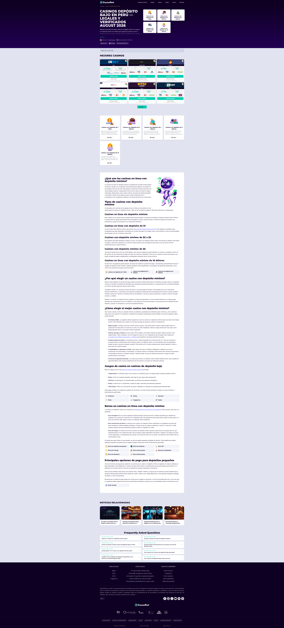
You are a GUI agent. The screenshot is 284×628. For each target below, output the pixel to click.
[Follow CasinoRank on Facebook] (164, 598)
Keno (113, 573)
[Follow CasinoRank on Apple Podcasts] (182, 598)
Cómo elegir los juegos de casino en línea (140, 573)
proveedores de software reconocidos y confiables (122, 337)
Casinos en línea (142, 2)
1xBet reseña (113, 78)
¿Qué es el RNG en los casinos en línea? (140, 578)
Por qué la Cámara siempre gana (140, 570)
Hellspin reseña (170, 78)
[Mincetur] (118, 612)
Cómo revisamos (168, 576)
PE (101, 598)
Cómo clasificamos (168, 578)
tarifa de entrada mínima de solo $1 (146, 229)
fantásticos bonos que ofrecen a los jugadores (148, 409)
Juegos (152, 2)
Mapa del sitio (166, 625)
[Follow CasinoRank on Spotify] (179, 598)
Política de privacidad (168, 581)
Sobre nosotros (168, 570)
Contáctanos (168, 573)
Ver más (141, 107)
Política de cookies (144, 625)
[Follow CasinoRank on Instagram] (168, 598)
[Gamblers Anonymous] (159, 612)
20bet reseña (170, 101)
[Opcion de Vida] (129, 612)
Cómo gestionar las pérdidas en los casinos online (140, 581)
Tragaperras (113, 578)
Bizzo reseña (142, 101)
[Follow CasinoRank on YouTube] (175, 598)
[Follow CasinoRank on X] (171, 598)
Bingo (113, 570)
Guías (174, 2)
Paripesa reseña (114, 101)
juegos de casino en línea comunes (132, 369)
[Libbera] (150, 612)
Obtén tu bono (114, 76)
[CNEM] (141, 612)
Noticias (182, 2)
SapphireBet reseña (142, 78)
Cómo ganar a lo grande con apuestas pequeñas (140, 576)
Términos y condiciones (119, 625)
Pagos (167, 2)
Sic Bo (114, 576)
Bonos (160, 2)
